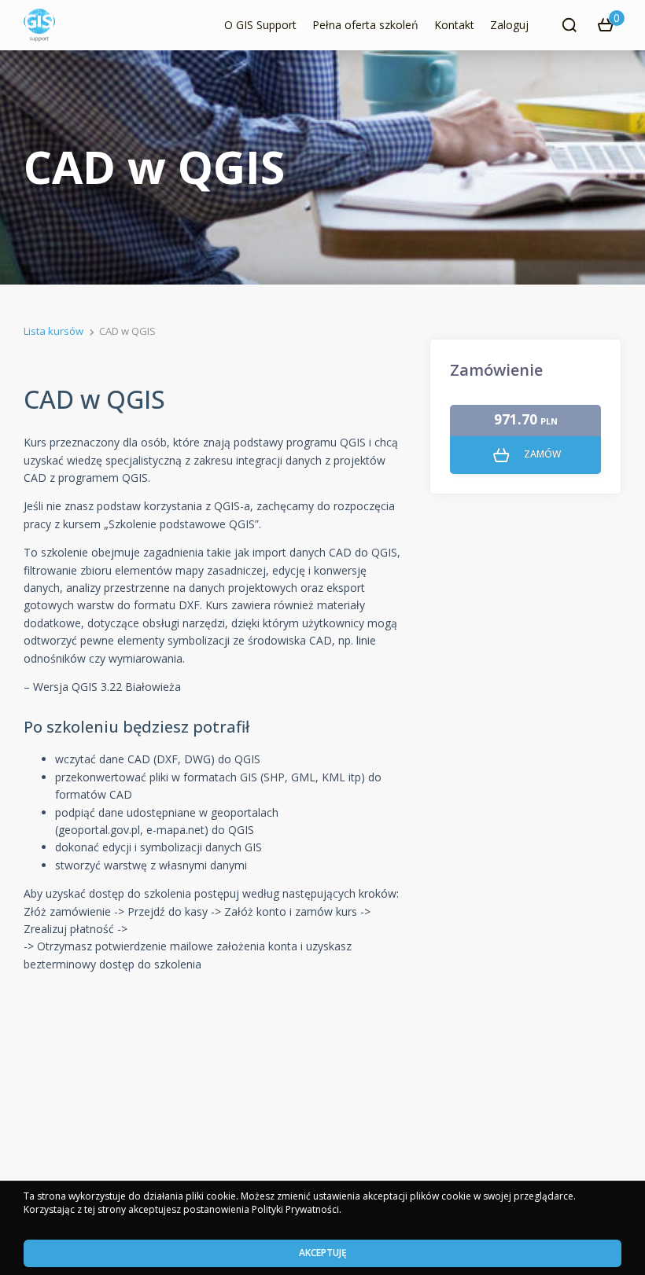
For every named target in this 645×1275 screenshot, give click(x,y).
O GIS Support (260, 24)
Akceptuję (323, 1252)
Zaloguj (509, 24)
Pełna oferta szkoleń (365, 24)
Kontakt (454, 24)
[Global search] (569, 25)
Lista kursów (53, 331)
